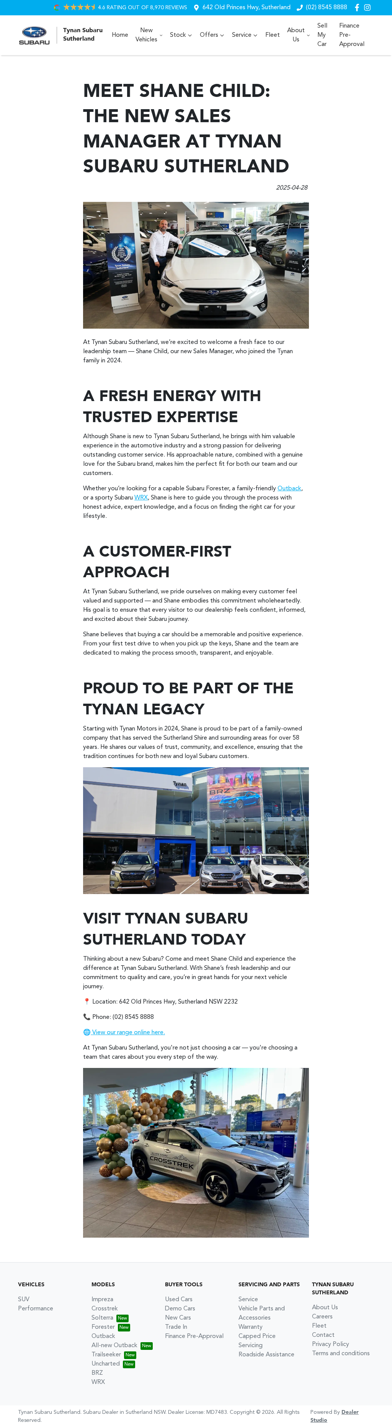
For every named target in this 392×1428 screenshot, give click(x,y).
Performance (35, 1309)
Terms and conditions (341, 1354)
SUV (23, 1300)
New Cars (178, 1318)
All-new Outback (114, 1346)
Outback (289, 489)
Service (242, 35)
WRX (141, 498)
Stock (178, 35)
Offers (209, 35)
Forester (103, 1327)
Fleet (272, 35)
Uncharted (105, 1364)
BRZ (97, 1373)
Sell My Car (322, 35)
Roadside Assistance (266, 1355)
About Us (296, 35)
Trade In (176, 1327)
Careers (322, 1317)
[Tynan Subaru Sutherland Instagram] (369, 7)
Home (120, 35)
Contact (323, 1335)
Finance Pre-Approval (351, 35)
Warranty (250, 1327)
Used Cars (179, 1300)
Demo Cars (180, 1309)
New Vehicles (146, 35)
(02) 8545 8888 (326, 8)
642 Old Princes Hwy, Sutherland (247, 8)
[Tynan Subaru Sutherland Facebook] (358, 7)
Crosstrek (104, 1309)
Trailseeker (106, 1355)
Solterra (102, 1318)
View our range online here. (128, 1033)
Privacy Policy (330, 1344)
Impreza (102, 1300)
